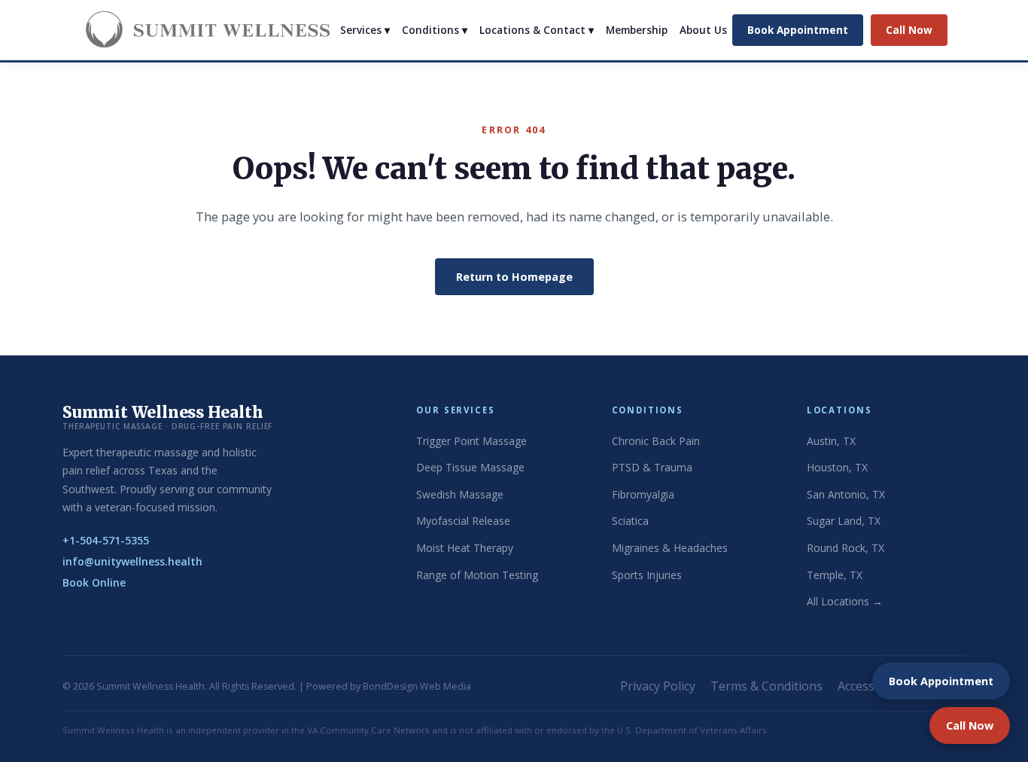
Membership (637, 30)
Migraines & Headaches (670, 548)
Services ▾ (365, 30)
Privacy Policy (657, 686)
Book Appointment (797, 30)
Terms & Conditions (766, 686)
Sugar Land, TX (843, 521)
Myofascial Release (463, 521)
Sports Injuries (647, 575)
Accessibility (871, 686)
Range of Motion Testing (477, 575)
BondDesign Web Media (417, 686)
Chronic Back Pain (656, 441)
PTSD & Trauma (652, 467)
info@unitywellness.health (132, 561)
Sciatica (630, 521)
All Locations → (845, 601)
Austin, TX (831, 441)
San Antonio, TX (846, 494)
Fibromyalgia (643, 494)
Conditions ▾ (434, 30)
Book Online (94, 582)
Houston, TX (837, 467)
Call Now (909, 30)
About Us (703, 30)
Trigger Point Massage (471, 441)
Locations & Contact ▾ (536, 30)
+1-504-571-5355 (105, 540)
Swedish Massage (459, 494)
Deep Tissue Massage (470, 467)
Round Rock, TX (845, 548)
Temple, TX (834, 575)
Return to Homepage (514, 277)
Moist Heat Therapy (464, 548)
